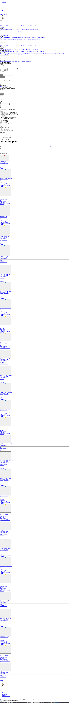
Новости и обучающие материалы (29, 39)
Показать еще (2, 132)
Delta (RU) (17, 31)
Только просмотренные (5, 126)
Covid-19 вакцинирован (5, 106)
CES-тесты (2, 31)
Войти (5, 14)
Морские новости (10, 61)
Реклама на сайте (5, 691)
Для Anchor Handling (10, 33)
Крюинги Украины (3, 37)
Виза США (3, 115)
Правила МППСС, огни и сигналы (38, 31)
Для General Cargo (33, 32)
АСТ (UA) (13, 31)
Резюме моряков (3, 46)
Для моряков (4, 2)
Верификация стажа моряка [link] (9, 23)
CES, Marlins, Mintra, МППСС (4, 50)
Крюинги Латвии (16, 37)
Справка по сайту (28, 61)
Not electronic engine (4, 101)
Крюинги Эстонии (27, 37)
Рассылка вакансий (47, 146)
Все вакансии (2, 23)
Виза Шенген (3, 116)
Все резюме (2, 27)
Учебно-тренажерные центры (5, 39)
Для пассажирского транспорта (19, 33)
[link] (6, 22)
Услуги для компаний (5, 690)
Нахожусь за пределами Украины (6, 105)
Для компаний (7, 62)
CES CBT (5, 31)
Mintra (10, 31)
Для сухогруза (27, 32)
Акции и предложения (21, 61)
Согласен (57, 702)
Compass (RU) (21, 31)
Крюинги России (10, 37)
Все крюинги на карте (41, 37)
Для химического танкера (12, 32)
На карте (6, 35)
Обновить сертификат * (4, 86)
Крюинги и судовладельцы (6, 4)
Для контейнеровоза (40, 32)
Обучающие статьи (3, 61)
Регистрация (2, 14)
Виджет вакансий (5, 694)
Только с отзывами (4, 119)
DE (2, 10)
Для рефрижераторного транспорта (57, 32)
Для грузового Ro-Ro (47, 32)
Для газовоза (19, 32)
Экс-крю (2, 124)
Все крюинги (2, 35)
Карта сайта (4, 695)
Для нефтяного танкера (4, 32)
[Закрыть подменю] (0, 30)
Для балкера (23, 32)
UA (2, 9)
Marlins (8, 31)
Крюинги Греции (34, 37)
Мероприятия (15, 61)
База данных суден (20, 39)
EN (2, 8)
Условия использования (6, 696)
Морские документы (13, 39)
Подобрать (2, 82)
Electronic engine (4, 100)
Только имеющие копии (5, 129)
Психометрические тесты (28, 31)
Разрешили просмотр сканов (6, 125)
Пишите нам (37, 39)
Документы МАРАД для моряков (20, 23)
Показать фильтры (3, 83)
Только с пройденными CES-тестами (7, 118)
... (2, 5)
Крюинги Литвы (21, 37)
